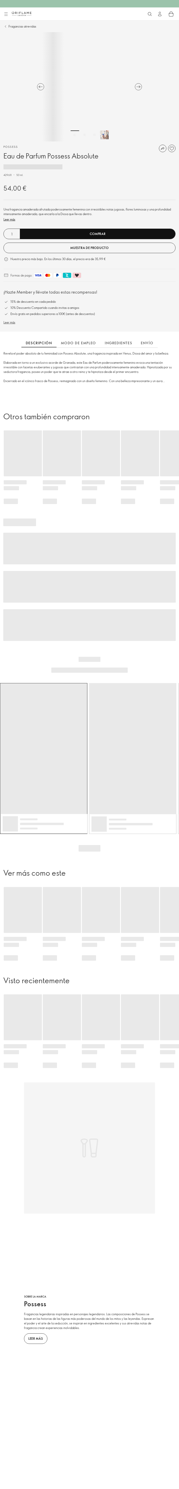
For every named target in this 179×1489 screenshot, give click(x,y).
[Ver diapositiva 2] (84, 134)
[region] (89, 86)
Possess (10, 146)
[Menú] (6, 14)
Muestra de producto (89, 248)
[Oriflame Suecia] (22, 13)
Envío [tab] (147, 343)
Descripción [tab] (39, 343)
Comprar (98, 234)
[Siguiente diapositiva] (138, 86)
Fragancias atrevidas (22, 26)
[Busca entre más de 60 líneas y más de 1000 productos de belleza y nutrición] (149, 14)
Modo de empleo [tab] (78, 343)
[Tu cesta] (171, 14)
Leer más (9, 219)
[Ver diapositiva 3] (94, 134)
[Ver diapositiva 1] (75, 134)
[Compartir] (162, 148)
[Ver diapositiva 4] (104, 134)
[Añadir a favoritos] (172, 148)
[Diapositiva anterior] (40, 86)
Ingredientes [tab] (118, 343)
